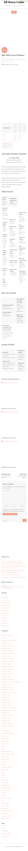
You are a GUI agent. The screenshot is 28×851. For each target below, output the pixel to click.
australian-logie (5, 700)
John (4, 59)
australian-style (5, 720)
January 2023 (5, 603)
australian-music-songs (7, 710)
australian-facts (5, 695)
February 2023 (5, 600)
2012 (4, 134)
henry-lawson (5, 759)
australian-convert (6, 684)
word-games (5, 818)
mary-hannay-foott (6, 787)
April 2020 (4, 621)
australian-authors (6, 674)
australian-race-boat (7, 715)
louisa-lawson (5, 782)
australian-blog (5, 676)
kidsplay (3, 775)
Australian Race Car (6, 656)
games (3, 749)
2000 (15, 124)
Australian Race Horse (7, 658)
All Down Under (14, 2)
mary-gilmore (5, 785)
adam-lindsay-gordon (7, 635)
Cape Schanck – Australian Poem (10, 574)
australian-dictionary (7, 687)
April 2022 (4, 610)
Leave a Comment (9, 61)
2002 (20, 138)
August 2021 (4, 615)
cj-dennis (4, 736)
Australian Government (8, 646)
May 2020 (4, 618)
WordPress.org (5, 836)
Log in (3, 828)
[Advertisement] (14, 28)
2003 (20, 136)
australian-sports (6, 718)
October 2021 (5, 613)
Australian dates (6, 643)
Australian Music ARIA (13, 59)
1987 (24, 130)
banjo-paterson (5, 731)
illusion (3, 764)
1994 (20, 126)
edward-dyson (5, 738)
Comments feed (6, 833)
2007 (15, 136)
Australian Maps (5, 648)
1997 (15, 129)
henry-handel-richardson (8, 754)
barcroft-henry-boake (7, 733)
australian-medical (6, 702)
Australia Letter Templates (8, 640)
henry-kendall (5, 756)
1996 (15, 131)
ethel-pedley (5, 744)
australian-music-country (8, 707)
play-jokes (4, 793)
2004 (20, 134)
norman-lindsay (5, 790)
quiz (2, 800)
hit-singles (4, 762)
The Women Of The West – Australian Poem (13, 577)
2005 (15, 140)
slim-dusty (4, 808)
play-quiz (4, 795)
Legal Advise (5, 780)
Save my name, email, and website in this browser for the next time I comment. (14, 510)
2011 (4, 136)
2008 (15, 134)
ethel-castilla (5, 741)
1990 (24, 125)
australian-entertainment (8, 692)
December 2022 (5, 605)
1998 (15, 127)
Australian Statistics (6, 666)
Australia (3, 638)
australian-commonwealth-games (11, 682)
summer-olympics (6, 811)
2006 (15, 138)
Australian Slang (6, 664)
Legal (3, 777)
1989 (24, 127)
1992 (20, 129)
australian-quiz (5, 713)
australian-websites (6, 725)
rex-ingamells (5, 803)
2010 (4, 138)
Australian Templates (7, 669)
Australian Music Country (8, 653)
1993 (20, 127)
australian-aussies (6, 671)
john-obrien (4, 769)
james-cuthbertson (6, 767)
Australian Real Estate (7, 661)
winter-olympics (5, 816)
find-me (3, 746)
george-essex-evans (7, 751)
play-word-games (6, 798)
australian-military (6, 705)
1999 (15, 126)
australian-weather (6, 723)
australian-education (7, 689)
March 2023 (4, 597)
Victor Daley (4, 813)
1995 (20, 124)
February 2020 (5, 626)
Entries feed (4, 830)
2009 (4, 140)
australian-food (5, 697)
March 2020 (4, 623)
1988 (24, 128)
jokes (2, 772)
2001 (20, 140)
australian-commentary (8, 679)
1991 (20, 131)
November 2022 (5, 608)
